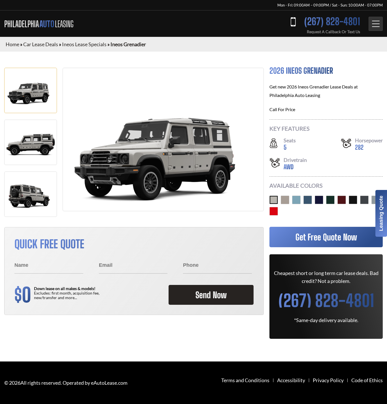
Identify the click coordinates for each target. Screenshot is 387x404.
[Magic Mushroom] (285, 200)
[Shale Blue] (308, 200)
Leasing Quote (381, 213)
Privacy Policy (328, 380)
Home (12, 44)
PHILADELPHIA (38, 24)
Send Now (211, 295)
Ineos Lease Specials (84, 44)
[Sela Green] (330, 200)
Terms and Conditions (245, 380)
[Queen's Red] (342, 200)
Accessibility (291, 380)
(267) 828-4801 (332, 21)
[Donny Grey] (364, 200)
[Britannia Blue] (319, 200)
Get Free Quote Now (326, 237)
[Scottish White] (274, 200)
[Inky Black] (353, 200)
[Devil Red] (274, 211)
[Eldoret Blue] (296, 200)
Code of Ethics (367, 380)
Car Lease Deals (40, 44)
